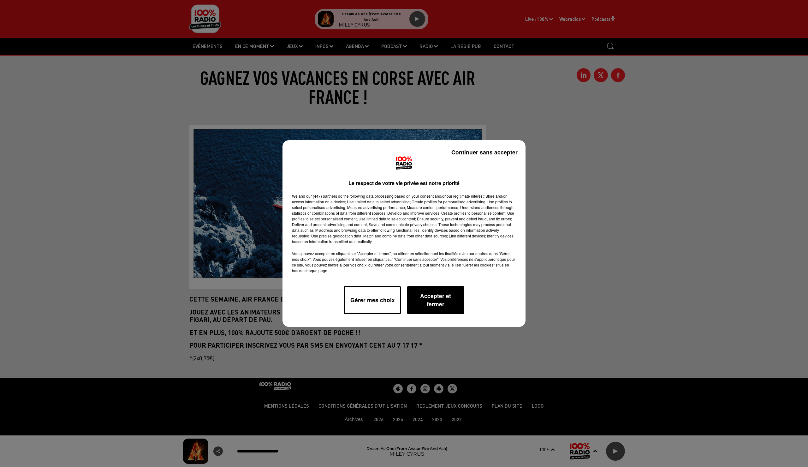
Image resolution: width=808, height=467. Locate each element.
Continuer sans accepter (484, 152)
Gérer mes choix (372, 300)
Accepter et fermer (435, 300)
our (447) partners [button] (321, 196)
